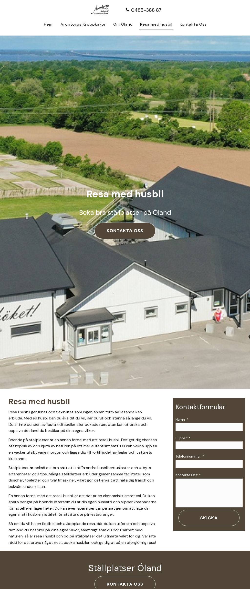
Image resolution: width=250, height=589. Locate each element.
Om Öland (123, 24)
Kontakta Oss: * (188, 475)
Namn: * (182, 419)
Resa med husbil (156, 24)
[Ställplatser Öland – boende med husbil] (103, 11)
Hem (48, 24)
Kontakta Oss (193, 24)
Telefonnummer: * (190, 456)
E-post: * (183, 438)
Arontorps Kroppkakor (83, 24)
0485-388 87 (145, 10)
